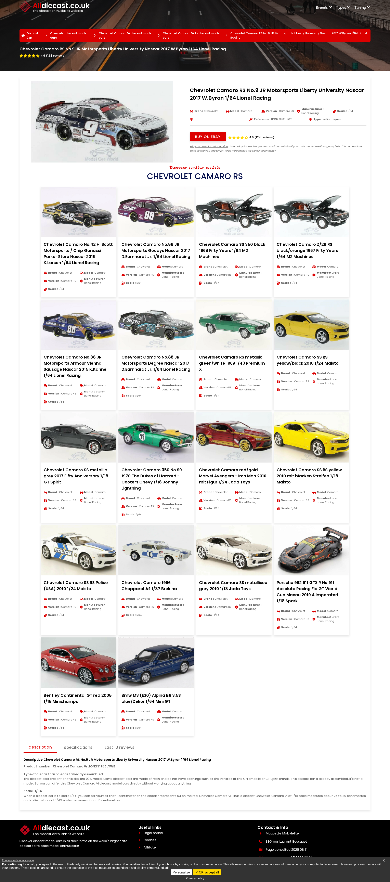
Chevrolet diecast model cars (68, 35)
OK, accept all (208, 872)
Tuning (360, 7)
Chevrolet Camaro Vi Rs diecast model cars (191, 35)
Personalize (181, 872)
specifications (78, 747)
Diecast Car (32, 35)
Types (341, 7)
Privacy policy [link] (195, 878)
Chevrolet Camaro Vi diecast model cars (125, 35)
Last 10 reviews (119, 747)
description (40, 747)
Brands (322, 7)
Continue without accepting (18, 860)
